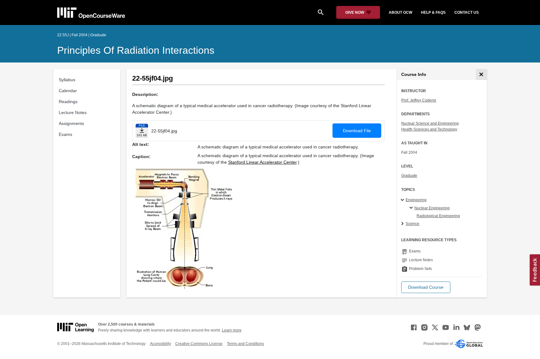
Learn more (232, 330)
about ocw (400, 12)
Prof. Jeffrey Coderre (418, 100)
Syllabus (67, 79)
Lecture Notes (73, 112)
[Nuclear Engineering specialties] (412, 208)
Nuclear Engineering (432, 208)
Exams (65, 134)
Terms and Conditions (245, 344)
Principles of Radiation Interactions (135, 50)
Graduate (409, 175)
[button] (425, 287)
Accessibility (160, 344)
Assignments (71, 123)
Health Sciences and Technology (429, 129)
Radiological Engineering (438, 216)
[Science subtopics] (403, 224)
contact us (466, 12)
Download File (357, 130)
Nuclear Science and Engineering (430, 123)
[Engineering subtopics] (403, 200)
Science (412, 224)
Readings (68, 101)
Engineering (416, 200)
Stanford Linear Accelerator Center (262, 162)
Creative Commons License (198, 344)
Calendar (68, 90)
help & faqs (433, 12)
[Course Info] (481, 74)
